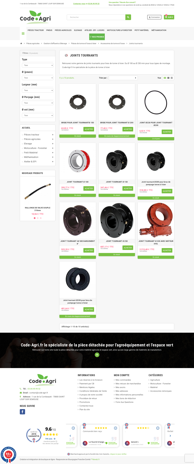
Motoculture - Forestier (160, 383)
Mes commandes (123, 380)
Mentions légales (87, 387)
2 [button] (38, 218)
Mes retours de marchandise (128, 383)
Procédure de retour (88, 398)
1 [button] (35, 218)
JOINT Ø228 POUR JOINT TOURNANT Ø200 (155, 124)
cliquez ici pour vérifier (118, 454)
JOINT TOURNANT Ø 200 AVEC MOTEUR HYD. (156, 242)
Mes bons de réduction (126, 398)
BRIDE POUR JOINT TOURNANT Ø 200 (116, 123)
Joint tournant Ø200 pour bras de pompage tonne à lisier (155, 183)
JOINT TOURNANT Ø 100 (78, 182)
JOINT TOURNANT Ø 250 (117, 241)
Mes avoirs (120, 387)
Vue (159, 78)
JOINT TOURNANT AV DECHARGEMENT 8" (77, 242)
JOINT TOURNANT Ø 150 (117, 182)
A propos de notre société (90, 395)
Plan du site (84, 409)
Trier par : (103, 78)
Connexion (154, 17)
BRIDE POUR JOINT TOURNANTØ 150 (77, 123)
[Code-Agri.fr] (35, 17)
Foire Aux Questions (124, 402)
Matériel (154, 387)
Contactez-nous (79, 4)
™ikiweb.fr (95, 459)
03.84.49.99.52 (93, 4)
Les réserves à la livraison (90, 380)
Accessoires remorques (161, 391)
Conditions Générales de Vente (93, 391)
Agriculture (155, 380)
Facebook (22, 411)
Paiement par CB (86, 383)
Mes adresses (122, 391)
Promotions (84, 402)
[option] (38, 196)
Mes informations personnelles (129, 395)
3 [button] (41, 218)
